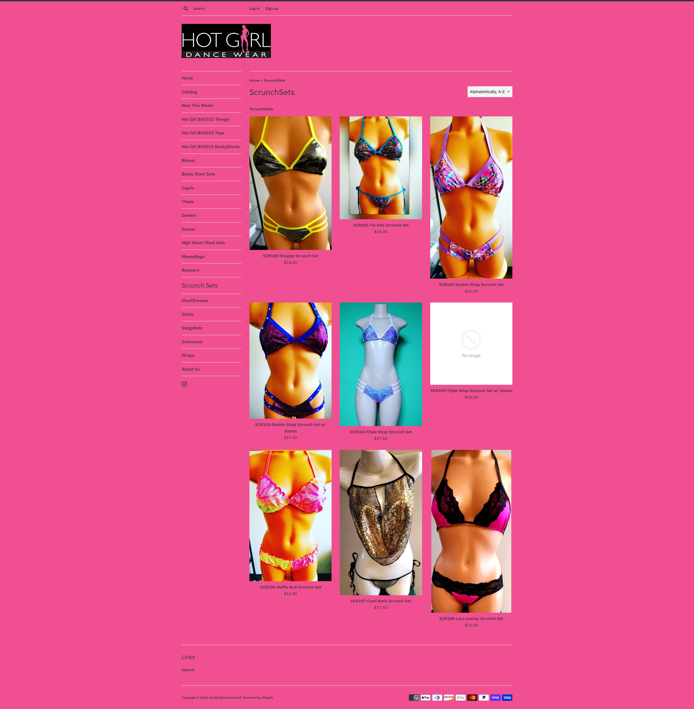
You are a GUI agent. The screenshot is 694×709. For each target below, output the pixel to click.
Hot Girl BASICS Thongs (205, 119)
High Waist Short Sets (203, 242)
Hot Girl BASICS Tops (203, 132)
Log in (254, 8)
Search (188, 669)
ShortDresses (195, 300)
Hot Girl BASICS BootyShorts (211, 146)
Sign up (271, 8)
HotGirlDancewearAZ (225, 697)
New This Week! (198, 105)
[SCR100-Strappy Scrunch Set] (290, 183)
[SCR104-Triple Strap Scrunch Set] (381, 364)
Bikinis (188, 160)
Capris (188, 187)
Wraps (188, 355)
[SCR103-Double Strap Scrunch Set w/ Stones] (290, 361)
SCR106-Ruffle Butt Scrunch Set (290, 587)
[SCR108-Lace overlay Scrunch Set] (471, 531)
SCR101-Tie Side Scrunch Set (381, 225)
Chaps (188, 201)
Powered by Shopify (258, 697)
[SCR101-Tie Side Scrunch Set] (381, 167)
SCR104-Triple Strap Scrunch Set (381, 431)
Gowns (188, 229)
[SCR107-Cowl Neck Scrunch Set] (381, 522)
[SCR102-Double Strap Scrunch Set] (471, 197)
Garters (189, 215)
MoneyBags (193, 256)
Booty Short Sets (198, 174)
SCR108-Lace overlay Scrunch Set (471, 618)
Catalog (189, 91)
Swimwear (192, 341)
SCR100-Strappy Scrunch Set (290, 255)
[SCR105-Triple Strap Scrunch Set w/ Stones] (471, 344)
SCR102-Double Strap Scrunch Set (471, 284)
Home (187, 78)
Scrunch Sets (200, 285)
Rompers (190, 270)
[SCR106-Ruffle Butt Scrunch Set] (290, 515)
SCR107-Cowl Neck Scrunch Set (381, 600)
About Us (191, 369)
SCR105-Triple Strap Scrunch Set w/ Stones (471, 390)
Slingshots (192, 327)
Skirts (187, 314)
